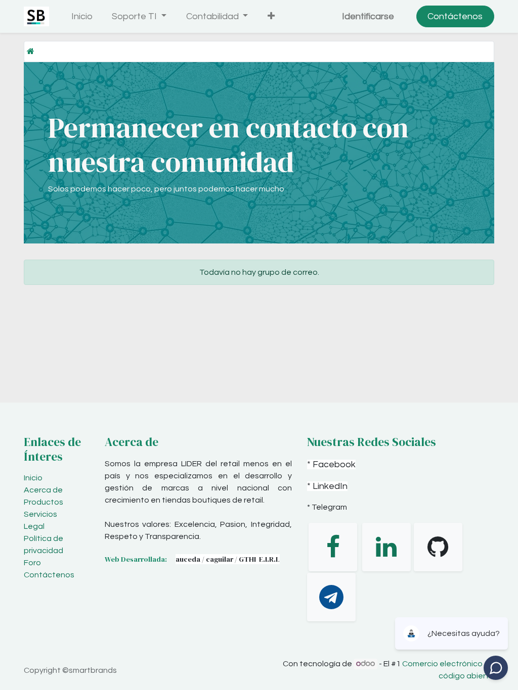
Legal (34, 526)
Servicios (40, 514)
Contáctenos (455, 16)
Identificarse (368, 16)
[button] (271, 16)
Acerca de (43, 490)
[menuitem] (81, 16)
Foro (32, 563)
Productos (43, 502)
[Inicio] (30, 51)
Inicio (33, 478)
